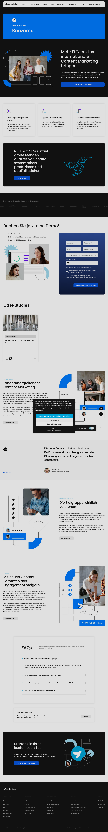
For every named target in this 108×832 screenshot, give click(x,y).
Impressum (49, 430)
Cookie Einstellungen (54, 424)
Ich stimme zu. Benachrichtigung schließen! (54, 416)
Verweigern (54, 420)
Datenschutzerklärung (56, 430)
